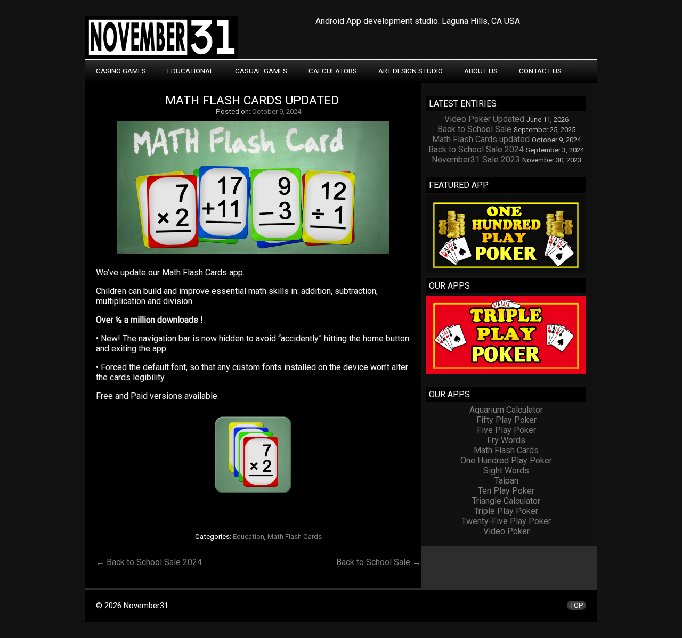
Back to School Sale (474, 129)
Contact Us (540, 71)
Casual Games (261, 71)
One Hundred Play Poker (506, 460)
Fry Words (506, 440)
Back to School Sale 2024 (476, 149)
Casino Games (121, 71)
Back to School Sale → (378, 562)
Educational (190, 71)
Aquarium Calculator (506, 410)
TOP (576, 605)
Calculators (332, 71)
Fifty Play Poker (506, 420)
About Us (481, 71)
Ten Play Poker (506, 491)
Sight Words (506, 470)
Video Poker (506, 531)
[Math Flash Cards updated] (258, 254)
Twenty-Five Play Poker (506, 521)
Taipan (506, 481)
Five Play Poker (506, 430)
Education (248, 537)
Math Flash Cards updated (252, 100)
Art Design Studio (410, 71)
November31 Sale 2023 (476, 159)
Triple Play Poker (506, 511)
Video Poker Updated (484, 119)
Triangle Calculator (506, 501)
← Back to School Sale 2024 (149, 562)
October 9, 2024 (276, 112)
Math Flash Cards (294, 537)
